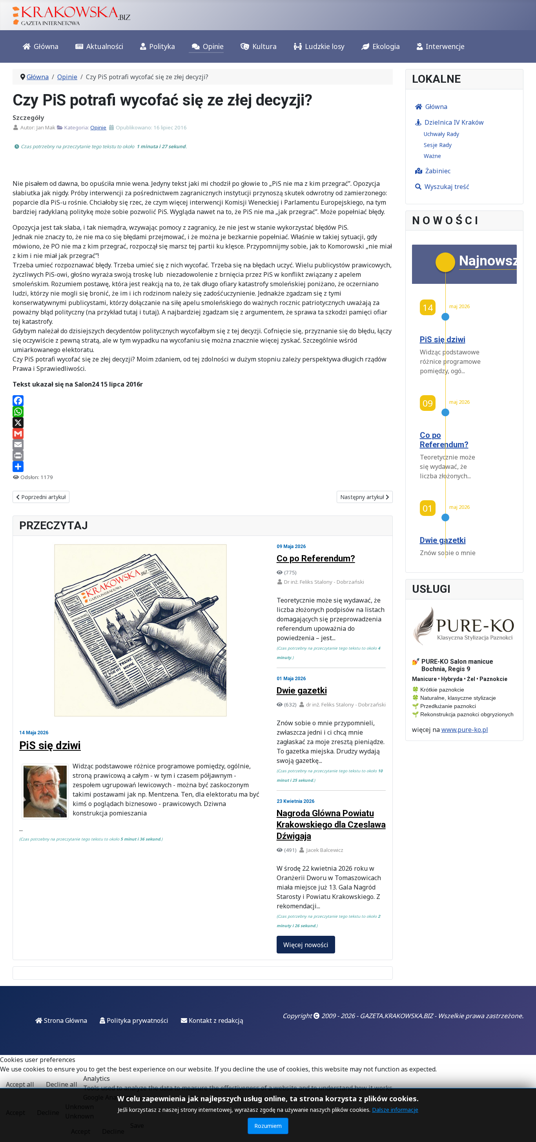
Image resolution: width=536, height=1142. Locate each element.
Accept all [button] (20, 1084)
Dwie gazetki (302, 690)
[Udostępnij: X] (203, 422)
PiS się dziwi (50, 745)
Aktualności (104, 46)
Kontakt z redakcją (215, 1020)
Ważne (432, 156)
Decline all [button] (61, 1084)
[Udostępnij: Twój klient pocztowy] (203, 444)
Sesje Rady (438, 145)
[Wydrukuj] (203, 455)
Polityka (162, 46)
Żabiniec (437, 171)
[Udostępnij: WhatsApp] (203, 411)
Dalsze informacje (395, 1109)
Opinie (213, 46)
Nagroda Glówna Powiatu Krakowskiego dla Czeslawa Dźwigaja (331, 824)
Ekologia (386, 46)
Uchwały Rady (441, 134)
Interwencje (445, 46)
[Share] (203, 466)
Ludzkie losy (325, 46)
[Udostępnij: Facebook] (203, 400)
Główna (46, 46)
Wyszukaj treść (447, 186)
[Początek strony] (522, 1127)
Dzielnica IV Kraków (454, 122)
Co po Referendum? (316, 558)
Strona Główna (64, 1020)
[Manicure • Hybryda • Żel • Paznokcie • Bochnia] (464, 626)
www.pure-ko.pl (464, 729)
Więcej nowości (305, 944)
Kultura (264, 46)
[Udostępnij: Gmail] (203, 433)
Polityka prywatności (136, 1020)
